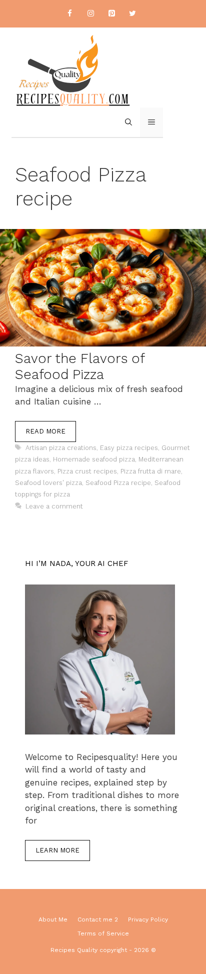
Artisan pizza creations (61, 448)
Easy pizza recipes (129, 448)
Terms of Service (103, 933)
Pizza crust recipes (87, 471)
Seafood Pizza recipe (118, 482)
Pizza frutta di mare (150, 471)
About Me (53, 919)
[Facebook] (69, 13)
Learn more (58, 850)
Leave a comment (54, 506)
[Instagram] (90, 13)
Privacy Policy (148, 919)
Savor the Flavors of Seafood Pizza (79, 366)
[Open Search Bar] (128, 122)
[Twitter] (132, 13)
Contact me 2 (98, 919)
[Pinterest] (111, 13)
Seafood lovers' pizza (48, 482)
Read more (46, 431)
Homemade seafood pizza (94, 459)
